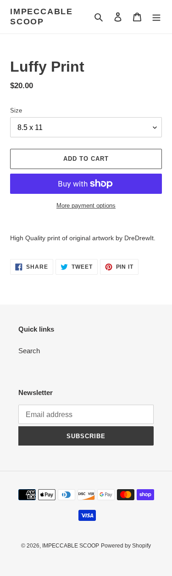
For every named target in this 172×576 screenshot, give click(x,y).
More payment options (86, 205)
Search (29, 351)
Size (16, 110)
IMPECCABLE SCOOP (41, 16)
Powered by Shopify (126, 545)
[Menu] (156, 17)
